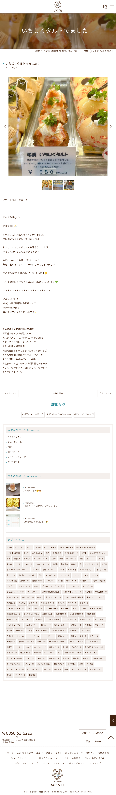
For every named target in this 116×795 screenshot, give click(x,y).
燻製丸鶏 (27, 558)
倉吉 (8, 558)
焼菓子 (9, 647)
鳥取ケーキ (24, 581)
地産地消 (88, 592)
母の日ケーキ (71, 581)
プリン (9, 675)
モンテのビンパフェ (31, 614)
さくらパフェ (101, 570)
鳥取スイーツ (54, 647)
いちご (28, 647)
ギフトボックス (96, 669)
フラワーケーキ (25, 586)
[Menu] (111, 7)
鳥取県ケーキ (54, 658)
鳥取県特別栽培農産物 (50, 592)
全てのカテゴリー (16, 437)
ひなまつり (28, 564)
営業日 (9, 547)
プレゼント (11, 586)
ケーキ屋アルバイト (14, 664)
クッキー (18, 647)
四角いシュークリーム (15, 636)
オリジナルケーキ (91, 564)
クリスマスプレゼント (98, 553)
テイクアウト (14, 462)
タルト (62, 570)
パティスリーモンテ (78, 669)
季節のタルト (47, 614)
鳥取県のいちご (86, 619)
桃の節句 (64, 564)
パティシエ (29, 664)
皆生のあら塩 (25, 652)
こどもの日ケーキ (93, 641)
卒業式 (73, 564)
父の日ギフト (76, 647)
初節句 (55, 564)
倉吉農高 (17, 558)
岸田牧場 (37, 652)
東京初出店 (11, 603)
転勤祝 (9, 630)
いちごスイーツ (40, 647)
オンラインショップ (17, 457)
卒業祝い (88, 625)
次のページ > (105, 393)
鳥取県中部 (91, 614)
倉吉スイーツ (12, 652)
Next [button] (110, 126)
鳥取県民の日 (61, 614)
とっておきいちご (86, 570)
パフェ (11, 447)
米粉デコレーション (26, 641)
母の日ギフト (85, 581)
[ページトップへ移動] (111, 737)
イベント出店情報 (13, 553)
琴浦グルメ (11, 641)
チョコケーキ (64, 575)
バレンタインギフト (14, 625)
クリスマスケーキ (71, 553)
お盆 (29, 608)
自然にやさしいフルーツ (72, 592)
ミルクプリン (49, 652)
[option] (58, 126)
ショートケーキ (52, 608)
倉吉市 (75, 608)
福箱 (61, 558)
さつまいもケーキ (52, 619)
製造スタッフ (59, 664)
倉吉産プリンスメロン (15, 592)
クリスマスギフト (69, 619)
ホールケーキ (51, 575)
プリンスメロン (33, 592)
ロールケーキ (71, 558)
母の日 (60, 581)
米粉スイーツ (46, 625)
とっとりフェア (91, 652)
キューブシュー (48, 636)
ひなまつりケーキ (42, 564)
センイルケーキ (13, 597)
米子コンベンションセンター (18, 570)
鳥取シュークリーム (78, 636)
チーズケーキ (20, 675)
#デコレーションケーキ (59, 414)
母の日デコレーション (57, 641)
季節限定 (32, 675)
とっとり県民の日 (76, 614)
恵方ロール (90, 558)
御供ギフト (38, 608)
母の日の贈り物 (99, 581)
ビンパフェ (19, 547)
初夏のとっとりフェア (73, 652)
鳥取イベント (37, 581)
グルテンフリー (31, 625)
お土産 (65, 647)
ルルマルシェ (37, 553)
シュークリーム (15, 442)
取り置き (57, 669)
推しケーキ (85, 630)
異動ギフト (19, 630)
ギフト (84, 553)
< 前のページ (10, 393)
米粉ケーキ (41, 641)
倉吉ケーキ (65, 608)
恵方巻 (100, 558)
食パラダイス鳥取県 (14, 658)
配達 (66, 669)
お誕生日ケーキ (101, 592)
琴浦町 (38, 547)
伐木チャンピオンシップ (85, 547)
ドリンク (94, 575)
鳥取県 (9, 564)
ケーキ (17, 564)
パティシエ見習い (44, 664)
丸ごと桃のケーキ (47, 603)
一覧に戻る (58, 393)
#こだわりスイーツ (84, 414)
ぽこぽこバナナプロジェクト (53, 586)
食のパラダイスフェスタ (94, 647)
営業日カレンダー (49, 570)
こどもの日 (50, 581)
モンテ (26, 553)
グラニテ (76, 575)
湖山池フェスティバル (27, 575)
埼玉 (59, 652)
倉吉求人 (86, 658)
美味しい (47, 669)
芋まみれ (39, 619)
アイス (85, 575)
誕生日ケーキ (14, 452)
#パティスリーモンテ (33, 414)
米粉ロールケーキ (61, 625)
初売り (53, 558)
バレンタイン (100, 619)
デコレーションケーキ (15, 669)
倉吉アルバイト (99, 658)
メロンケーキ (88, 586)
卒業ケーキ (99, 625)
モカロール (29, 658)
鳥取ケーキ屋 (76, 625)
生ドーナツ (11, 575)
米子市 (104, 564)
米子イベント (12, 619)
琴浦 (40, 575)
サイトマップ (94, 763)
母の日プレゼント (76, 641)
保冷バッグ (41, 658)
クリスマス (57, 553)
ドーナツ (35, 570)
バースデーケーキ (40, 558)
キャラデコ (74, 630)
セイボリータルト (66, 547)
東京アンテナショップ (95, 597)
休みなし (22, 603)
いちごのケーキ (28, 597)
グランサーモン (50, 547)
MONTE (39, 597)
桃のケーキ (33, 603)
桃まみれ (61, 603)
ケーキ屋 (89, 664)
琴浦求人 (76, 658)
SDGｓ (36, 586)
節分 (81, 558)
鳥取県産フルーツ (13, 614)
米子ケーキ (94, 636)
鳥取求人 (66, 658)
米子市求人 (72, 664)
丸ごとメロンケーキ (53, 597)
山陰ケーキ (84, 603)
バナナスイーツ (73, 586)
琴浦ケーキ (72, 603)
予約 (47, 553)
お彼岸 (29, 630)
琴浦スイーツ (63, 636)
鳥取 (81, 664)
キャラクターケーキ (58, 630)
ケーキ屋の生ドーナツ (15, 608)
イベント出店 (12, 581)
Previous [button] (5, 126)
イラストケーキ (42, 630)
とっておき (72, 570)
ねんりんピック (26, 619)
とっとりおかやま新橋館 (74, 597)
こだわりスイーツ (34, 669)
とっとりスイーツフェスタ (91, 608)
